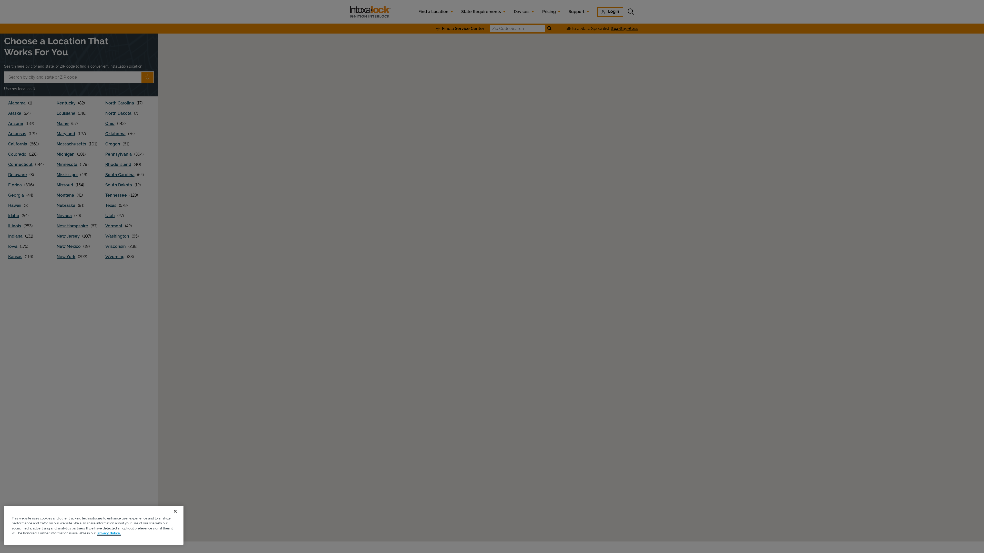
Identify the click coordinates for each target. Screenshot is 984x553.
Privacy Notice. (109, 533)
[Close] (175, 511)
